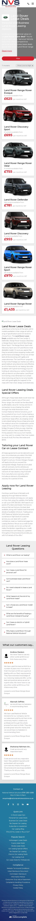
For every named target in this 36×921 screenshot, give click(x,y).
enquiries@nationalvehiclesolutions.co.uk (18, 798)
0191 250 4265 (28, 793)
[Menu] (33, 3)
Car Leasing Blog (18, 829)
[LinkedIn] (22, 805)
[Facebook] (8, 805)
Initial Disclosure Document (18, 871)
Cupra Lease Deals (18, 843)
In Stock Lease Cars (18, 815)
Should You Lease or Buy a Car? (18, 832)
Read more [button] (7, 51)
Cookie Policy (18, 888)
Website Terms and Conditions (18, 868)
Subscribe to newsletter (18, 826)
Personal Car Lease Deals (18, 818)
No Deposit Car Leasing (18, 823)
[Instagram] (18, 805)
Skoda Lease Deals (18, 846)
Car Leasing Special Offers (18, 849)
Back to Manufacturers (12, 11)
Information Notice (18, 877)
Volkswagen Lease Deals (18, 840)
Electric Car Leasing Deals (18, 854)
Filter (18, 58)
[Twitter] (13, 805)
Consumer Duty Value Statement (18, 879)
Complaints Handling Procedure (18, 882)
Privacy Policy (18, 885)
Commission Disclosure (18, 874)
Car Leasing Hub (18, 857)
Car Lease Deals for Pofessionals (18, 860)
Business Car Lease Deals (18, 821)
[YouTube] (27, 805)
